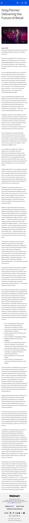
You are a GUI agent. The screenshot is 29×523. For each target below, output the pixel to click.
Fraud (18, 499)
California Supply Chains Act (7, 501)
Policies (19, 501)
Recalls (9, 502)
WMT (10, 516)
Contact (15, 501)
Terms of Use (24, 501)
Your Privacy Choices (17, 502)
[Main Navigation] (26, 3)
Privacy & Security (12, 499)
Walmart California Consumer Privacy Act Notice (14, 500)
